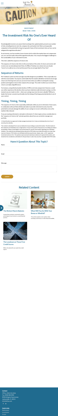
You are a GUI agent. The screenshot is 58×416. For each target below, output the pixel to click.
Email (2, 154)
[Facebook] (3, 404)
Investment (5, 412)
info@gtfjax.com (7, 401)
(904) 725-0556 (11, 393)
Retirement (5, 410)
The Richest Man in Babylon (13, 211)
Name (3, 145)
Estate (4, 414)
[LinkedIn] (6, 404)
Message (4, 163)
